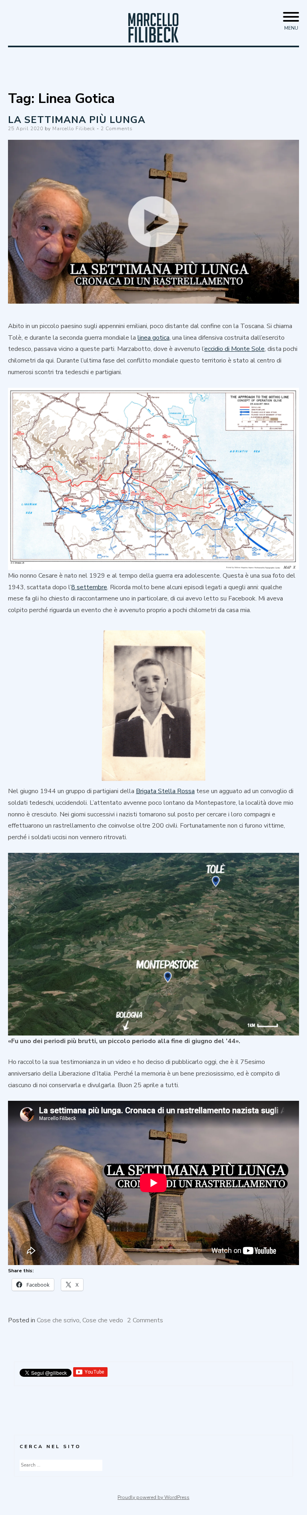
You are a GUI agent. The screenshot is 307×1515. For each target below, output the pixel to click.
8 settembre (89, 587)
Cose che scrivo (58, 1320)
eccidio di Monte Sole (234, 349)
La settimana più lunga (77, 119)
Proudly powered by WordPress (153, 1497)
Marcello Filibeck (73, 128)
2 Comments (117, 128)
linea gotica (153, 337)
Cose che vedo (102, 1320)
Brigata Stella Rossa (165, 791)
